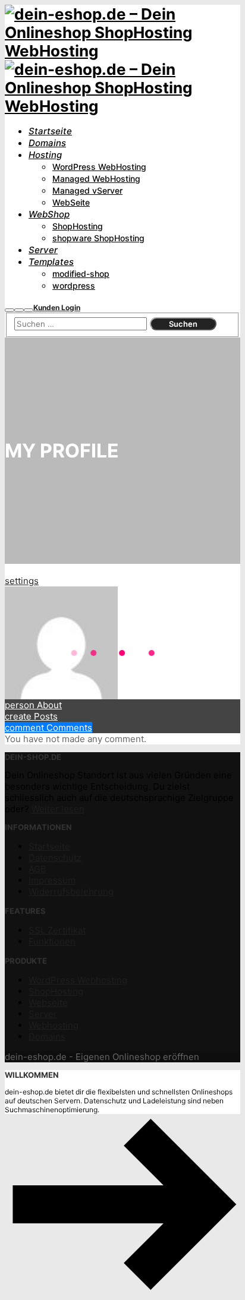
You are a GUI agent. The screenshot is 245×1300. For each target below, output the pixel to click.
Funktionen (52, 941)
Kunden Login (56, 307)
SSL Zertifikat (57, 930)
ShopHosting (56, 991)
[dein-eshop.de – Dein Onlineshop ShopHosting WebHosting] (122, 51)
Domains (47, 1036)
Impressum (52, 880)
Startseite (49, 846)
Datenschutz (55, 857)
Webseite (48, 1002)
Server (43, 1014)
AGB (37, 869)
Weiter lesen (58, 809)
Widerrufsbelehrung (71, 891)
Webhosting (53, 1025)
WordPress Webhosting (78, 980)
